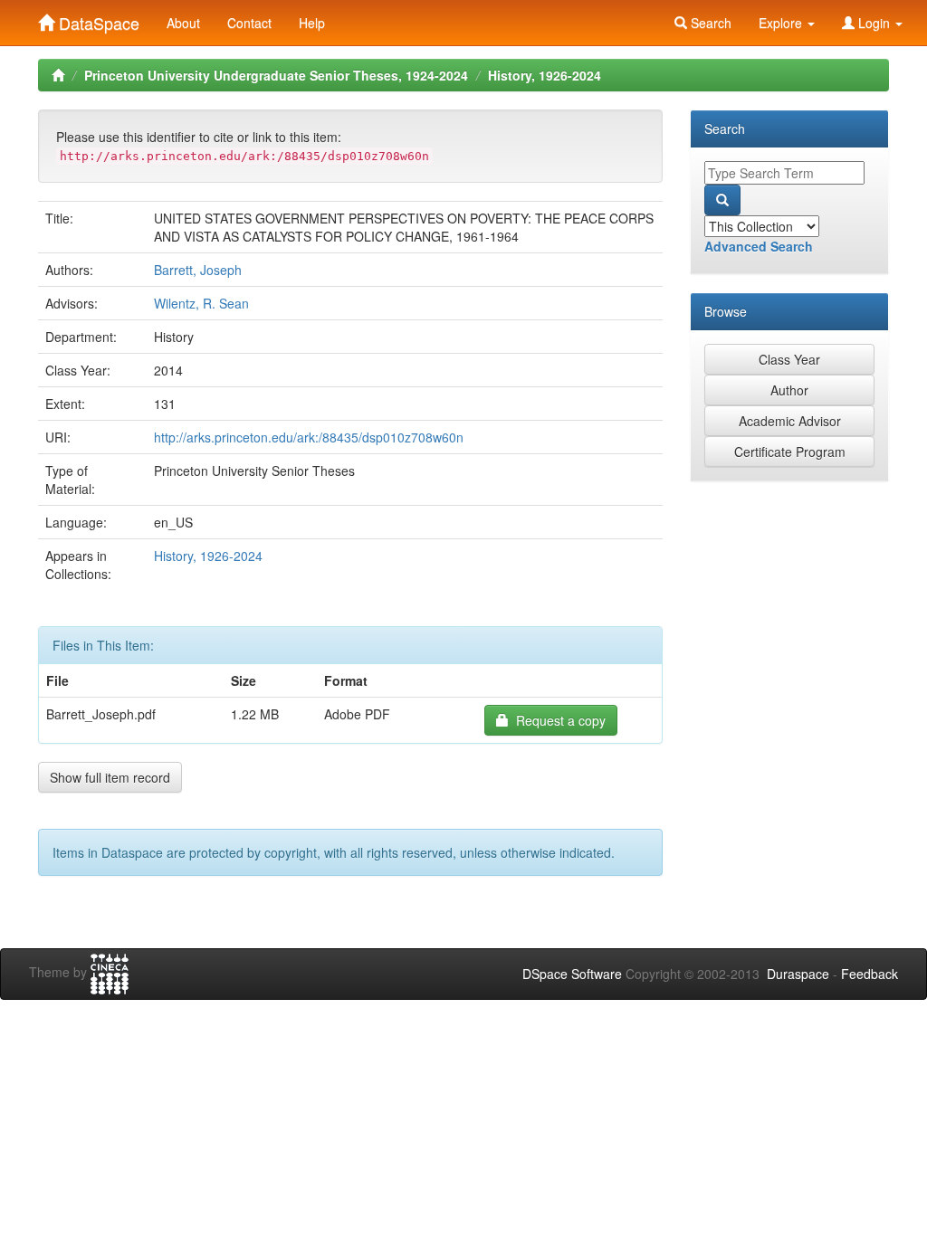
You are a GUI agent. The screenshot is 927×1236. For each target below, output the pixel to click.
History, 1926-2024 (544, 75)
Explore (782, 23)
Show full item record (110, 777)
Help (312, 23)
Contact (249, 23)
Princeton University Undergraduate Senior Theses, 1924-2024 (276, 75)
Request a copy (557, 720)
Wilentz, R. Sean (201, 303)
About (183, 23)
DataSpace (96, 19)
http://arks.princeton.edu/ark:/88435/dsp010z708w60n (309, 437)
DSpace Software (572, 974)
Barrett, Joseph (198, 270)
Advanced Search (758, 246)
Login (874, 23)
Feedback (869, 974)
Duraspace (798, 974)
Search (709, 23)
